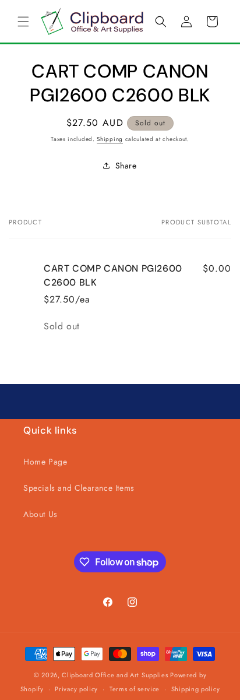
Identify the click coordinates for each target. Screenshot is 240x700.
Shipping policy (195, 689)
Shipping (110, 139)
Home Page (45, 461)
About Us (40, 514)
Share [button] (126, 165)
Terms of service (135, 689)
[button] (23, 21)
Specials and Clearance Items (79, 488)
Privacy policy (76, 689)
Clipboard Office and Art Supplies (115, 675)
